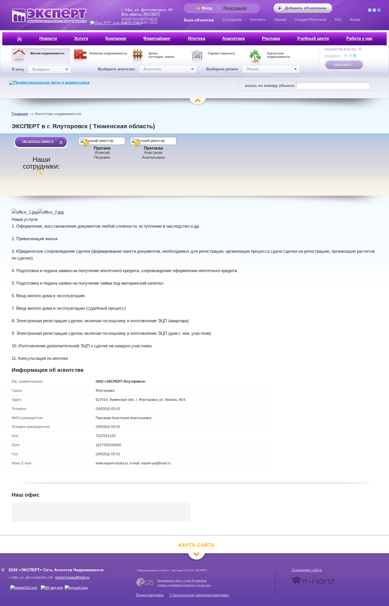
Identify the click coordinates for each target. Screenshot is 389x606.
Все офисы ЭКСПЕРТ (140, 14)
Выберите (40, 69)
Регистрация (235, 8)
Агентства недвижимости (58, 113)
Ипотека (196, 38)
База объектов (199, 20)
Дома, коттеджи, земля (161, 55)
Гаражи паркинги (221, 53)
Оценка (280, 20)
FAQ (338, 20)
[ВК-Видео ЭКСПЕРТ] (52, 588)
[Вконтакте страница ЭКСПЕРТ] (23, 588)
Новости (48, 38)
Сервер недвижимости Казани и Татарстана (184, 585)
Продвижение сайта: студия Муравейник (182, 580)
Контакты (258, 20)
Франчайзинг (157, 38)
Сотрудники (232, 20)
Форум (355, 20)
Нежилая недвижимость (108, 53)
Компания (115, 38)
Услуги (81, 38)
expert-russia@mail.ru (139, 18)
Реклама (271, 38)
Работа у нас (359, 38)
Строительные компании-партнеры (199, 595)
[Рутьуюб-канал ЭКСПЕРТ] (76, 588)
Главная (20, 113)
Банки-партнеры (150, 595)
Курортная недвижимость (278, 55)
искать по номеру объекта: (270, 85)
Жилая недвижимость (47, 53)
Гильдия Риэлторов (310, 20)
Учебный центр (313, 38)
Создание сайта (307, 570)
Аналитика (233, 38)
